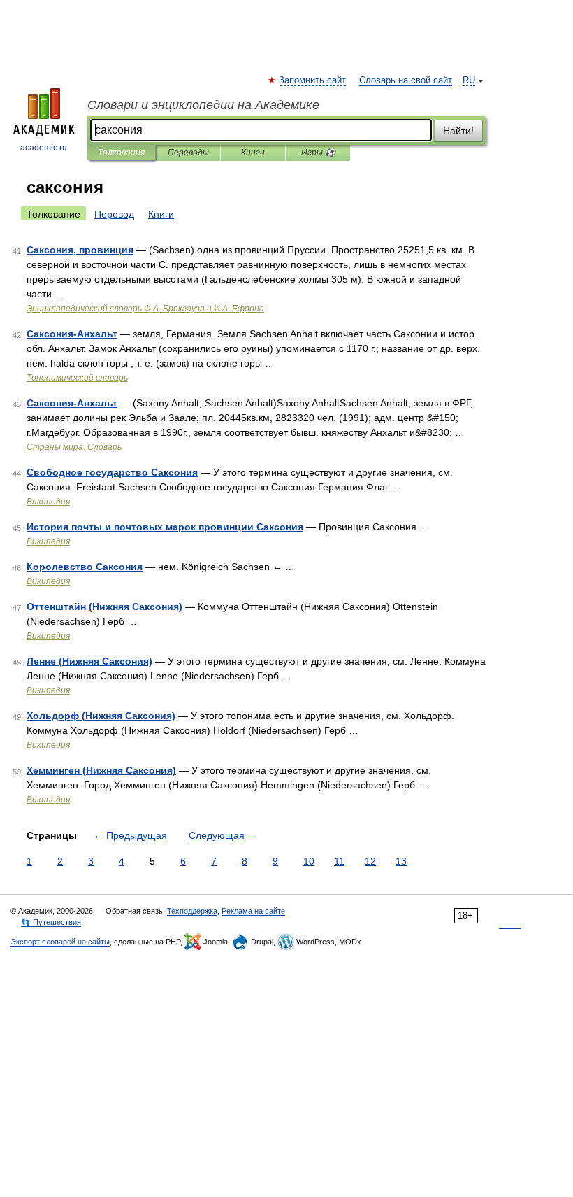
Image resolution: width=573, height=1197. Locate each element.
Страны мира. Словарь (74, 447)
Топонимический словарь (77, 378)
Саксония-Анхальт (72, 333)
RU (469, 80)
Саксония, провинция (80, 249)
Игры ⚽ (318, 152)
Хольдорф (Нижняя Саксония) (101, 715)
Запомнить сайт (313, 80)
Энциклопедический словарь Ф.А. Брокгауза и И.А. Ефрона (145, 308)
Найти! (458, 130)
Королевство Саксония (85, 566)
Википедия (48, 502)
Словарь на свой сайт (405, 80)
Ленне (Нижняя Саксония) (89, 661)
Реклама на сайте (253, 911)
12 (370, 861)
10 (308, 861)
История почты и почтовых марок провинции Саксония (165, 526)
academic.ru (43, 148)
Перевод (114, 214)
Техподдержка (192, 911)
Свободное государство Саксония (112, 472)
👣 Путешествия (51, 922)
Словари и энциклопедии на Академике (203, 105)
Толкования (121, 152)
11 (339, 861)
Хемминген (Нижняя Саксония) (101, 770)
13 (401, 861)
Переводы (188, 152)
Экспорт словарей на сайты (60, 941)
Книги (253, 152)
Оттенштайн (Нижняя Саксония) (104, 606)
